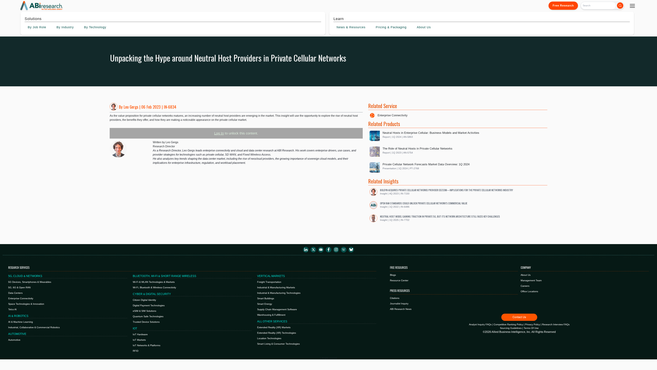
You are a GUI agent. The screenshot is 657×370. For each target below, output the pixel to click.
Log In (219, 133)
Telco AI (12, 309)
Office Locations (529, 291)
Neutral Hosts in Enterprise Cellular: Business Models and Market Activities (431, 132)
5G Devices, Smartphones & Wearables (29, 282)
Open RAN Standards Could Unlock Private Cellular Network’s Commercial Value (423, 203)
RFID (135, 350)
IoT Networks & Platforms (146, 345)
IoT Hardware (140, 334)
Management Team (531, 280)
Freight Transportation (269, 282)
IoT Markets (139, 339)
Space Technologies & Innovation (26, 304)
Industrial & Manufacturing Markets (276, 287)
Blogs (393, 275)
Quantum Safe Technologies (148, 316)
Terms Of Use (531, 328)
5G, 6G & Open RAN (19, 287)
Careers (525, 286)
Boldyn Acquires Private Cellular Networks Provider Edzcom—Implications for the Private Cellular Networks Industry (446, 190)
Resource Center (399, 280)
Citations (394, 298)
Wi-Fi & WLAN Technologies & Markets (154, 282)
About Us (526, 275)
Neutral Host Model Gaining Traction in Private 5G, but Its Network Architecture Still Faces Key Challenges (440, 216)
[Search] (620, 5)
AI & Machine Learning (20, 321)
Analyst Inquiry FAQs (480, 324)
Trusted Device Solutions (146, 321)
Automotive (14, 339)
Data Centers (15, 293)
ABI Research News (400, 309)
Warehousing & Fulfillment (271, 314)
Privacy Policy (532, 324)
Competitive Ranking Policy (508, 324)
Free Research (563, 5)
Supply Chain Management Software (277, 309)
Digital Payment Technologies (149, 305)
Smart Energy (264, 304)
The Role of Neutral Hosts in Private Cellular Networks (417, 148)
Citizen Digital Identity (144, 300)
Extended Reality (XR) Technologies (276, 332)
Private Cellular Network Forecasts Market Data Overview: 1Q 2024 (426, 164)
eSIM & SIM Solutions (144, 311)
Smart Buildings (265, 298)
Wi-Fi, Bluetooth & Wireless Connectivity (154, 287)
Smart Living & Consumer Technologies (278, 343)
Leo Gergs (131, 107)
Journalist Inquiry (399, 303)
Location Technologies (269, 338)
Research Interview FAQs (556, 324)
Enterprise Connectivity (393, 115)
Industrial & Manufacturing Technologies (278, 293)
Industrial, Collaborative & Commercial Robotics (34, 327)
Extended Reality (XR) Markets (274, 327)
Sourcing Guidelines (511, 328)
